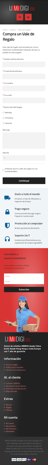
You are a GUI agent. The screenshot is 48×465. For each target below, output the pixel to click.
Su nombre (8, 83)
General (8, 123)
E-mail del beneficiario (13, 71)
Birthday (8, 112)
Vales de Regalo (24, 30)
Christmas (9, 118)
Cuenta (12, 30)
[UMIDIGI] (24, 8)
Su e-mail (8, 95)
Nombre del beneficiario (14, 59)
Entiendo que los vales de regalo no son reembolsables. (21, 170)
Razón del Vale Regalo (13, 107)
